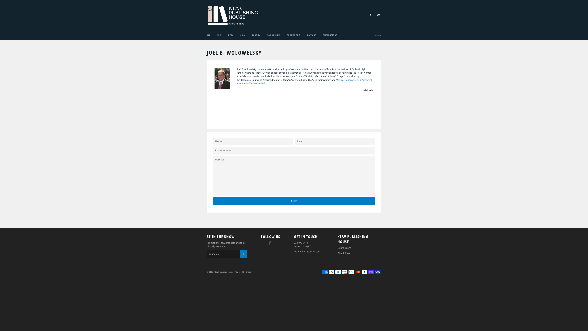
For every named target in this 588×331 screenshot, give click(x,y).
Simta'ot (311, 35)
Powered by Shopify (243, 271)
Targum (256, 35)
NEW (219, 35)
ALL (208, 35)
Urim (242, 35)
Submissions (330, 35)
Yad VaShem (273, 35)
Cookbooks (293, 35)
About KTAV (344, 253)
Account (378, 35)
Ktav (230, 35)
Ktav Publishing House (224, 271)
